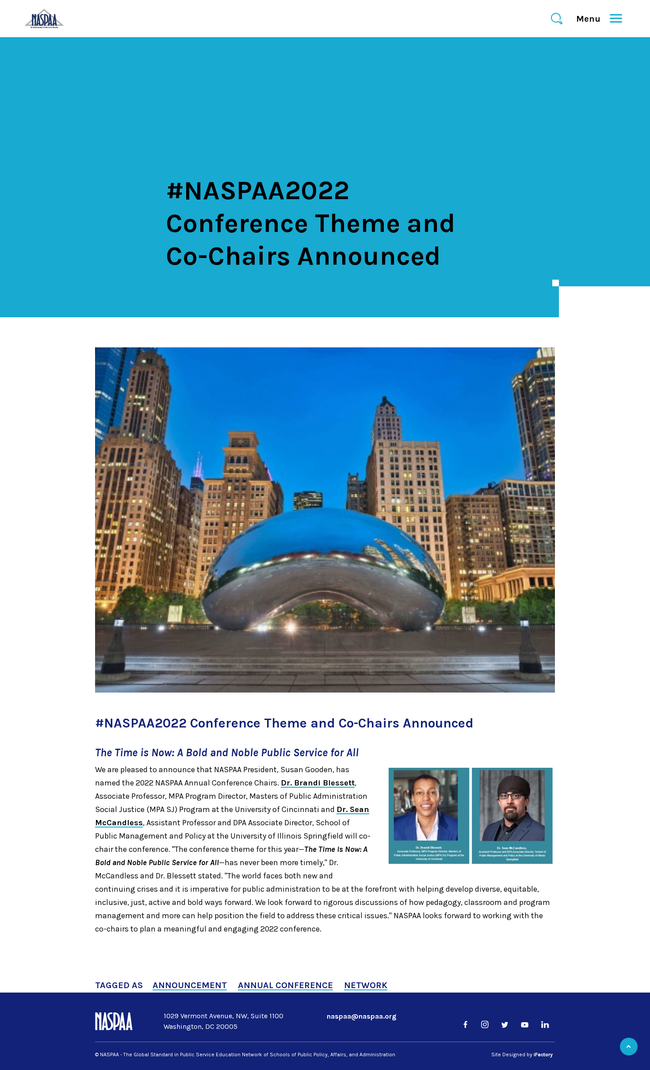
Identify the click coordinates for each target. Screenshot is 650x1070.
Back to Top (629, 1046)
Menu (592, 19)
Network (365, 985)
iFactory (543, 1054)
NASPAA (258, 279)
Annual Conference (285, 985)
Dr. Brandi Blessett (318, 783)
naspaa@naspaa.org (361, 1016)
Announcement (190, 985)
